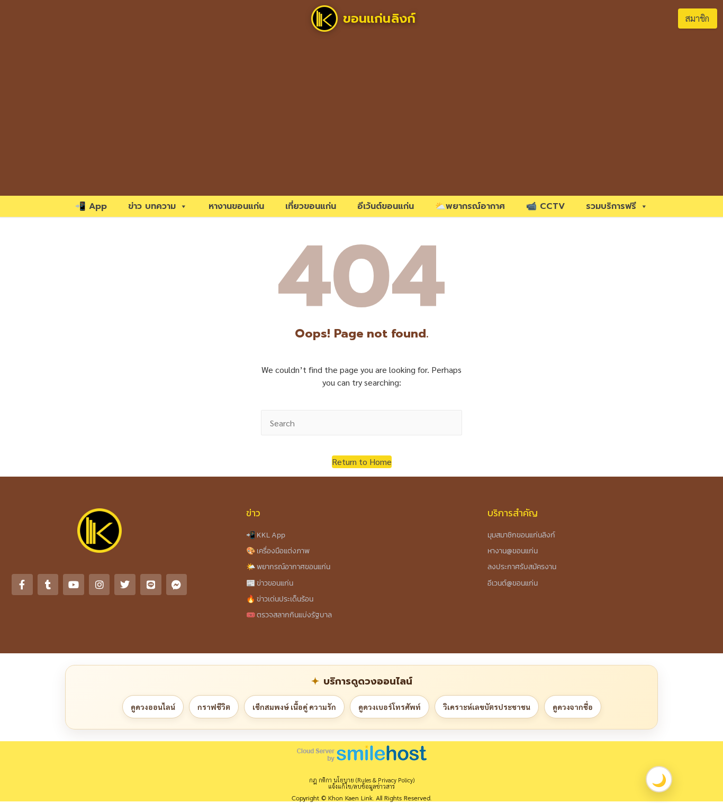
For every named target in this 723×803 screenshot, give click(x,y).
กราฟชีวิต (213, 706)
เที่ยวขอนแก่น (310, 206)
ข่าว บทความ (152, 206)
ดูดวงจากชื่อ (573, 706)
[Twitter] (124, 584)
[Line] (150, 584)
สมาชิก (697, 18)
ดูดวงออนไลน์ (153, 706)
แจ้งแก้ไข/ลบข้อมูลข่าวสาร (361, 786)
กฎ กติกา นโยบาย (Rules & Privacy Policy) (361, 780)
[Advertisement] (361, 116)
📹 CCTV (545, 206)
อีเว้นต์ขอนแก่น (385, 206)
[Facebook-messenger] (176, 584)
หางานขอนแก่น (236, 206)
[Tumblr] (48, 584)
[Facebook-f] (22, 584)
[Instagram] (99, 584)
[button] (362, 461)
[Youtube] (73, 584)
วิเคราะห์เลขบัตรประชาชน (486, 706)
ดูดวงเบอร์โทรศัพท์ (389, 706)
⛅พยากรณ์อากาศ (470, 206)
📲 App (91, 206)
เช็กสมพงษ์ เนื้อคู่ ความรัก (294, 706)
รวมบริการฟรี (611, 206)
